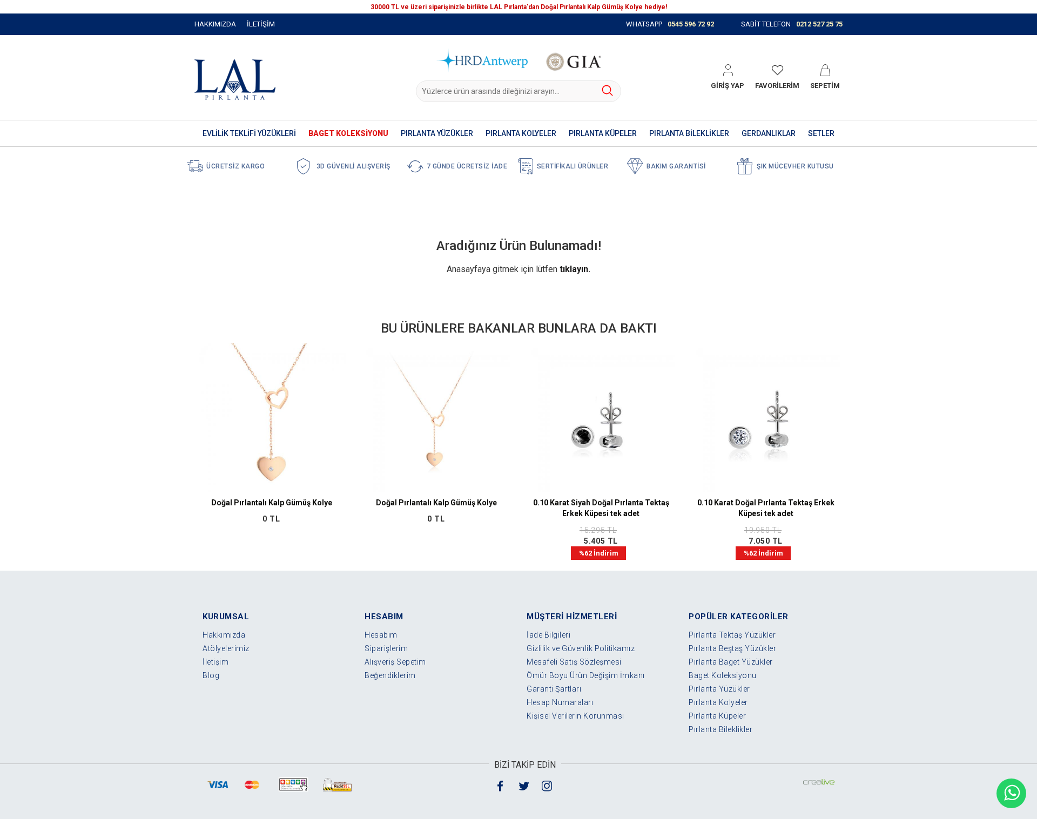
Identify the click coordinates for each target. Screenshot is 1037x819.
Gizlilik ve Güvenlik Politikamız (581, 648)
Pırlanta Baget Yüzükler (731, 662)
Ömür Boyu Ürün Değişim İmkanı (586, 675)
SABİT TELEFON (792, 24)
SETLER (821, 133)
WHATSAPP (670, 24)
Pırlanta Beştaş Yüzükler (732, 648)
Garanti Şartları (554, 689)
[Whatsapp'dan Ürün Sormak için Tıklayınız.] (1011, 793)
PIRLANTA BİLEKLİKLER (689, 133)
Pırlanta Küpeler (717, 716)
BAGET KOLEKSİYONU (348, 133)
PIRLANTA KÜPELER (603, 133)
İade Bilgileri (548, 635)
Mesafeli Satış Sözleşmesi (574, 662)
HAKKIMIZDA (215, 24)
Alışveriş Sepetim (395, 662)
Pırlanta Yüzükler (719, 689)
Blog (211, 675)
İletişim (215, 662)
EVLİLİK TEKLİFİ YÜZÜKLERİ (249, 133)
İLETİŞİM (261, 24)
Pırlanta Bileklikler (720, 729)
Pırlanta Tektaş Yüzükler (732, 635)
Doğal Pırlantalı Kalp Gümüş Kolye (271, 502)
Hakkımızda (224, 635)
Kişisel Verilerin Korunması (575, 716)
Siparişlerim (386, 648)
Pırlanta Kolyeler (718, 702)
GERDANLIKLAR (769, 133)
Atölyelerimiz (226, 648)
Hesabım (381, 635)
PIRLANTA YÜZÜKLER (437, 133)
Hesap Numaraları (560, 702)
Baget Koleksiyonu (723, 675)
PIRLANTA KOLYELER (521, 133)
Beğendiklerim (390, 675)
